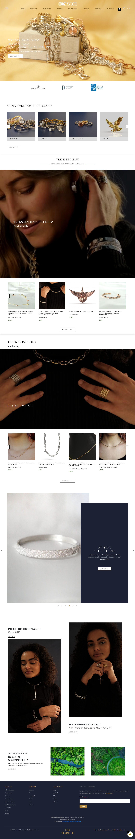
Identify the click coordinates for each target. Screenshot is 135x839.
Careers (31, 804)
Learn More (12, 769)
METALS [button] (59, 9)
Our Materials (8, 793)
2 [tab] (62, 606)
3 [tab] (66, 606)
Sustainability (32, 796)
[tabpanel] (67, 518)
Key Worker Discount (10, 804)
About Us (31, 790)
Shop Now (11, 636)
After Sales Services (10, 802)
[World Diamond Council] (97, 87)
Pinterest (55, 802)
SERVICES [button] (98, 9)
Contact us (8, 807)
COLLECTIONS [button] (47, 9)
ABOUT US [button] (86, 9)
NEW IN (23, 9)
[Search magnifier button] (119, 9)
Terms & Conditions (100, 830)
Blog (30, 793)
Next (127, 126)
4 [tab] (69, 606)
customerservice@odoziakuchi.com (71, 821)
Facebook (55, 793)
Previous (8, 126)
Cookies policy (121, 830)
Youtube (55, 799)
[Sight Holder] (38, 87)
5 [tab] (73, 606)
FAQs (6, 810)
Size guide (7, 813)
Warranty (7, 796)
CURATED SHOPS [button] (72, 9)
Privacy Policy (109, 793)
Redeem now (73, 732)
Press (30, 802)
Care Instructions (9, 799)
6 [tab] (77, 606)
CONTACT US (110, 9)
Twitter (54, 796)
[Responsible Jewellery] (67, 88)
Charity (31, 799)
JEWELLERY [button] (33, 9)
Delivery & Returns (10, 790)
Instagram (55, 790)
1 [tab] (58, 606)
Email (84, 797)
